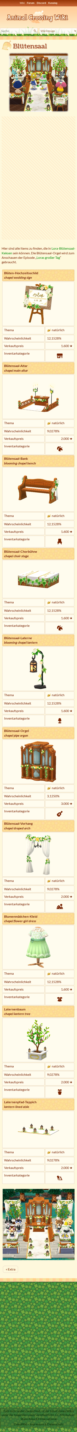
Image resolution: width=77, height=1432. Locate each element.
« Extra (10, 1269)
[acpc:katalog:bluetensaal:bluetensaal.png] (38, 82)
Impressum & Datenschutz (46, 1424)
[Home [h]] (39, 16)
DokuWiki (20, 1424)
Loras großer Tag (48, 257)
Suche (36, 30)
